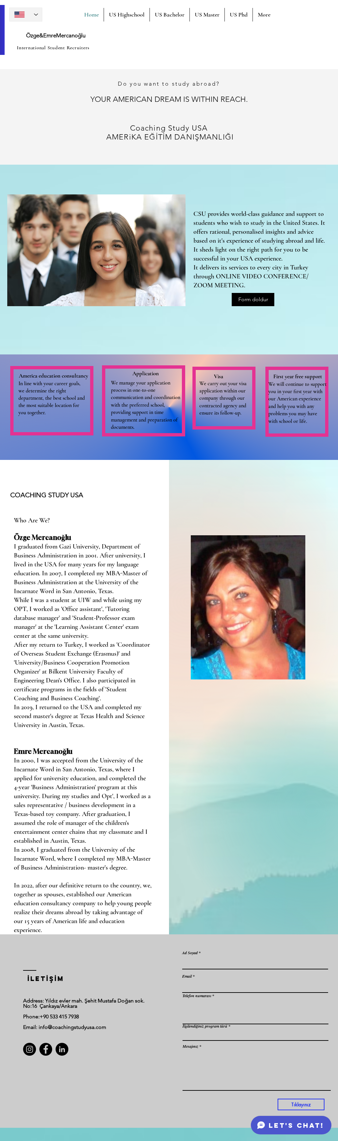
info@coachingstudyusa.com (72, 1027)
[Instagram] (29, 1049)
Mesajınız (190, 1046)
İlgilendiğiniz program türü (205, 1026)
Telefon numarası (197, 996)
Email (187, 976)
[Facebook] (45, 1049)
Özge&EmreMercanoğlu (55, 35)
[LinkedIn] (61, 1049)
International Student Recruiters (53, 48)
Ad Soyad (190, 953)
